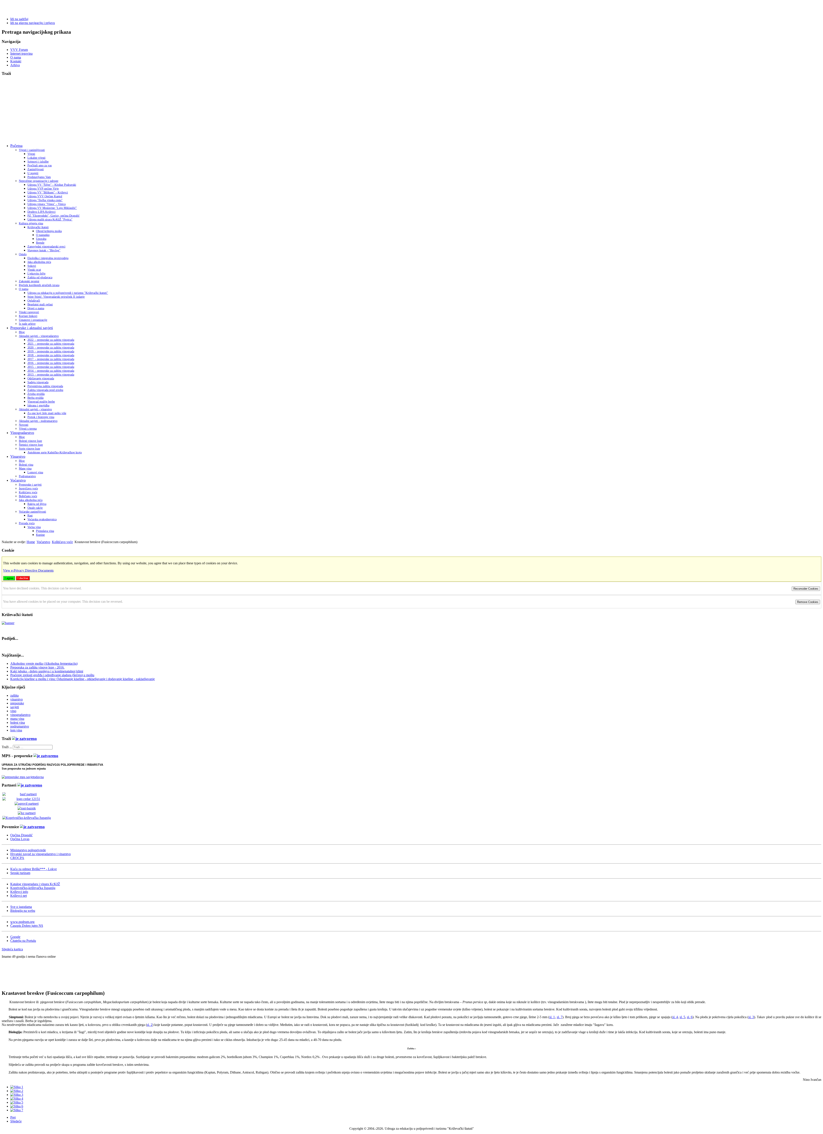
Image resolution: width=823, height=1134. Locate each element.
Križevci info (19, 892)
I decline (23, 578)
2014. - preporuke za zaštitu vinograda (50, 370)
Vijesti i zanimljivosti (32, 150)
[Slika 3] (16, 1094)
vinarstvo (16, 699)
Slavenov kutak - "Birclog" (43, 250)
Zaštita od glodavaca (39, 277)
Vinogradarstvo (22, 432)
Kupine (40, 534)
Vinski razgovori (29, 312)
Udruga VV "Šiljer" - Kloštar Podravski (51, 184)
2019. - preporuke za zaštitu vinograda (50, 351)
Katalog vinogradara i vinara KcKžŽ (35, 884)
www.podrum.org (22, 922)
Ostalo (23, 254)
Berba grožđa (35, 397)
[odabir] (24, 738)
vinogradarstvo (20, 715)
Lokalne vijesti (36, 157)
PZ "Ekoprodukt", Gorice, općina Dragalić (53, 215)
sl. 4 (675, 1017)
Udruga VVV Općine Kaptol (44, 196)
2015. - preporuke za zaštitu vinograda (50, 366)
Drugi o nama (35, 308)
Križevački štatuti (38, 227)
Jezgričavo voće (28, 488)
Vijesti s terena (28, 428)
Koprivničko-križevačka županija (32, 888)
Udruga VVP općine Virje (43, 188)
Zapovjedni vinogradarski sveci (46, 246)
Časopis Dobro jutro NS (26, 925)
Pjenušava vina (45, 531)
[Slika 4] (16, 1098)
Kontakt (15, 61)
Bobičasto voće (28, 496)
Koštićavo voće (28, 492)
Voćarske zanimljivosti (32, 511)
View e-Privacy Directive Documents (28, 570)
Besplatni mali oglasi (40, 304)
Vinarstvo (17, 456)
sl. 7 (559, 1017)
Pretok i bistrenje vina (40, 417)
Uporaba (41, 238)
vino (13, 711)
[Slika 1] (16, 1087)
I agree (9, 578)
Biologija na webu (22, 910)
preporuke (17, 703)
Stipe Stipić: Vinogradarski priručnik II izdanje (56, 296)
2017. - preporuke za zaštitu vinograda (50, 359)
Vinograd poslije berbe (41, 401)
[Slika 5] (16, 1102)
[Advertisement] (411, 110)
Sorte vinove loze (29, 448)
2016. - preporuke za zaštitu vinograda (50, 363)
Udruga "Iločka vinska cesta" (45, 200)
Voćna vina (34, 527)
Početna (16, 145)
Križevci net (18, 895)
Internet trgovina (21, 53)
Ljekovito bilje (36, 273)
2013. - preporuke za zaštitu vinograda (50, 374)
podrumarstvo (19, 726)
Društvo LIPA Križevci (41, 211)
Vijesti (31, 154)
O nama (15, 57)
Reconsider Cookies (805, 588)
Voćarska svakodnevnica (42, 519)
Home (31, 542)
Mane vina (25, 468)
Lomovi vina (35, 472)
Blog (22, 332)
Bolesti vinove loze (30, 440)
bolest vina (17, 722)
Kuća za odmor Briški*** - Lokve (33, 869)
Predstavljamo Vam (39, 177)
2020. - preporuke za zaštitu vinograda (50, 347)
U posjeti (32, 173)
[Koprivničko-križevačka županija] (26, 818)
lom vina (16, 730)
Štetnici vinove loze (31, 444)
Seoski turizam (20, 873)
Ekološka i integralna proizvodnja (47, 258)
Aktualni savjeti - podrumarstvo (38, 421)
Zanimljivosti (35, 169)
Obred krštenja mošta (49, 231)
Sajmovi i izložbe (38, 161)
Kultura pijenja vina (31, 223)
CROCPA (17, 858)
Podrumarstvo (27, 476)
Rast (30, 515)
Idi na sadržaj (19, 19)
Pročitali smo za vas (39, 165)
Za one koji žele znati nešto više (46, 413)
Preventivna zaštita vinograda (45, 386)
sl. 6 (689, 1017)
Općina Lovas (19, 839)
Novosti (23, 424)
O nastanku (43, 235)
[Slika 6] (16, 1106)
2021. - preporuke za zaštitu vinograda (50, 343)
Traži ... (7, 747)
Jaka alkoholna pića (39, 262)
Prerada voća (27, 523)
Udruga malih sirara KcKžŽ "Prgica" (49, 219)
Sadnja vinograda (37, 382)
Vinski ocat (34, 269)
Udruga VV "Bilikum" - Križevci (47, 192)
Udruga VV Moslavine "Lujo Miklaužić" (52, 208)
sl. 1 (552, 1017)
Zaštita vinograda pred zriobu (45, 390)
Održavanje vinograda (40, 378)
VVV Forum (19, 49)
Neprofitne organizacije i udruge (38, 181)
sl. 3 (751, 1017)
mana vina (17, 718)
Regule (40, 242)
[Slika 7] (16, 1110)
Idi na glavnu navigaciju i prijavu (32, 23)
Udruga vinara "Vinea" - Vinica (46, 204)
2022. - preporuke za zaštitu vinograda (50, 339)
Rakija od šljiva (36, 504)
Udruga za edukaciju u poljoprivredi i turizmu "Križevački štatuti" (67, 292)
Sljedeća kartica (12, 949)
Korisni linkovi (28, 316)
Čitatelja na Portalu (23, 940)
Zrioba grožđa (36, 394)
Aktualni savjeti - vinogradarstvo (39, 336)
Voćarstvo (18, 480)
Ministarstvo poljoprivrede (28, 850)
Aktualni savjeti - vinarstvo (35, 409)
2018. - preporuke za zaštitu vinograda (50, 355)
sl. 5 (682, 1017)
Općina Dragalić (21, 835)
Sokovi (31, 265)
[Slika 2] (16, 1091)
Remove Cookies (807, 602)
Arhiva (15, 65)
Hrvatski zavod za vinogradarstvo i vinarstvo (40, 854)
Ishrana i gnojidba (38, 405)
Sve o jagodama (21, 907)
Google (15, 937)
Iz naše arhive (27, 323)
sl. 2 (149, 1025)
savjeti (14, 707)
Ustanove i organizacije (33, 320)
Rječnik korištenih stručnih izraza (39, 285)
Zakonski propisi (29, 281)
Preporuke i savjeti (30, 484)
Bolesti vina (26, 464)
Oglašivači (33, 300)
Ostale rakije (35, 507)
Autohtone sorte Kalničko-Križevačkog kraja (54, 452)
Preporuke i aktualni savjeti (31, 328)
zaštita (14, 695)
